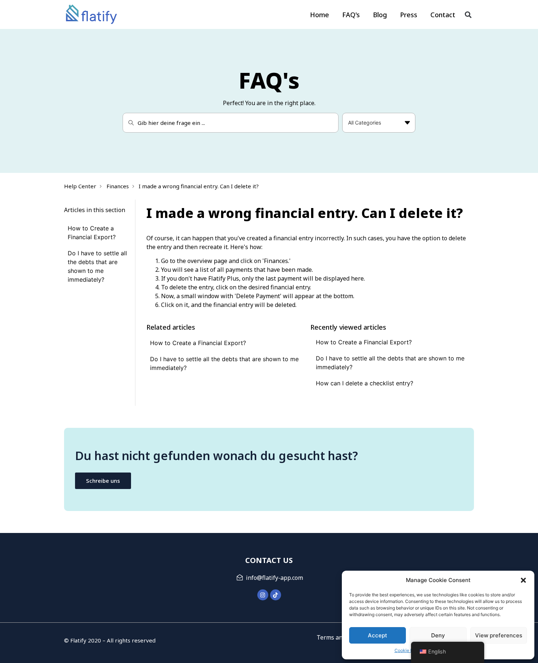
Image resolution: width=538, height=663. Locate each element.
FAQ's (351, 14)
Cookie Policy (409, 650)
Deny (438, 635)
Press (408, 14)
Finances (118, 186)
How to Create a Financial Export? (198, 343)
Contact (442, 14)
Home (319, 14)
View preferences (498, 635)
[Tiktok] (275, 594)
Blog (380, 14)
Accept (377, 635)
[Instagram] (262, 594)
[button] (523, 580)
